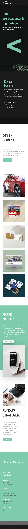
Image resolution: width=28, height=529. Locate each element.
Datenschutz (17, 523)
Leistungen (8, 341)
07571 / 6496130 (9, 491)
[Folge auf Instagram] (3, 510)
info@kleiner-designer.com (9, 495)
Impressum (9, 523)
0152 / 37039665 (10, 493)
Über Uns (7, 439)
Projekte (8, 160)
